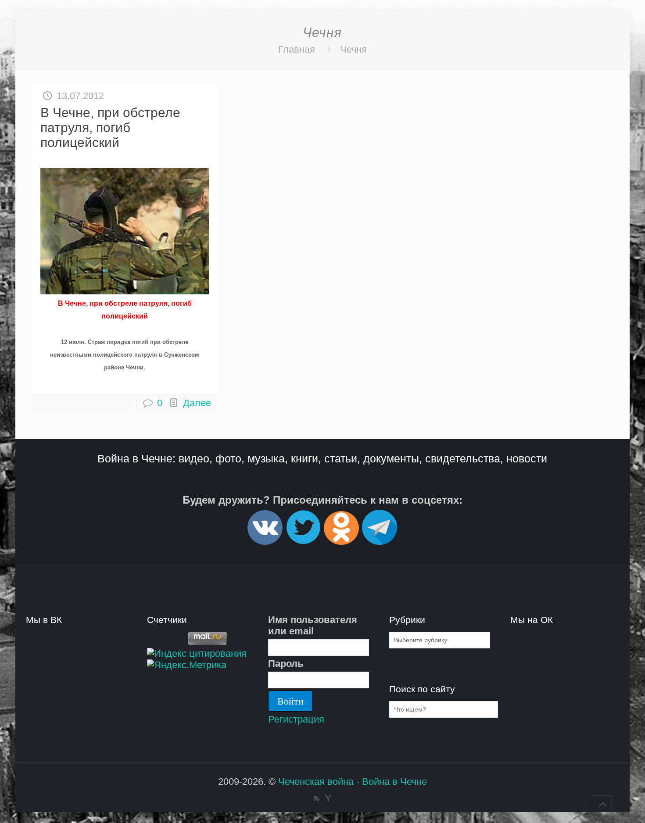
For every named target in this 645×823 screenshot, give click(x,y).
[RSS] (316, 798)
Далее (197, 402)
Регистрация (296, 719)
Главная (296, 49)
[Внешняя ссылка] (265, 541)
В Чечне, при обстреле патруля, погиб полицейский (110, 127)
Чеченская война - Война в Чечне (352, 781)
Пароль (286, 663)
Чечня (353, 49)
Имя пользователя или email (312, 625)
